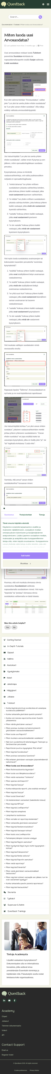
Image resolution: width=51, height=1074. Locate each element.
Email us (5, 1050)
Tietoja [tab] (42, 515)
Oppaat (10, 652)
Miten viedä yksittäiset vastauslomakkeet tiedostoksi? (22, 872)
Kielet (9, 678)
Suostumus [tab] (9, 515)
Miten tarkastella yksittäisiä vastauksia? (22, 823)
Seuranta (12, 892)
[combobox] (24, 17)
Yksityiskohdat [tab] (25, 515)
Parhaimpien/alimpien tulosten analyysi (21, 838)
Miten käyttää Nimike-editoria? (18, 856)
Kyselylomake (13, 671)
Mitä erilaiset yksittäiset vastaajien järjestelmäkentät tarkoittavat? (27, 761)
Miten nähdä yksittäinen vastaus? (19, 724)
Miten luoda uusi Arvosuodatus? (20, 766)
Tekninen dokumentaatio (11, 1026)
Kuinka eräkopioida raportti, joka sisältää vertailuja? (26, 789)
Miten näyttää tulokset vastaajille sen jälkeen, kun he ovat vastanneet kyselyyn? (27, 878)
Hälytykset (11, 690)
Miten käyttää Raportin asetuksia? (19, 860)
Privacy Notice (34, 1070)
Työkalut (11, 898)
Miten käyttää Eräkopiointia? (17, 852)
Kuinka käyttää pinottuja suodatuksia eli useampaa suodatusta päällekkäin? (26, 709)
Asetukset (11, 665)
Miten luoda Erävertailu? (15, 796)
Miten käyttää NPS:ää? (15, 804)
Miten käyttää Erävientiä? (16, 867)
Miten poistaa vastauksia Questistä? (20, 756)
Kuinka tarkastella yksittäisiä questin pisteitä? (24, 714)
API (3, 1035)
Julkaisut (5, 1021)
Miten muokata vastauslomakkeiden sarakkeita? (25, 738)
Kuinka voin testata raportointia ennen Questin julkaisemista (24, 719)
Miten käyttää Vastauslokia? (17, 887)
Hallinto (10, 659)
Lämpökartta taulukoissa (16, 815)
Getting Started (14, 640)
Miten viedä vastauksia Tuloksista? (20, 777)
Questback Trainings (17, 911)
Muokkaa (24, 563)
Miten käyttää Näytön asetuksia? (19, 842)
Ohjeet (4, 1016)
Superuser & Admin (16, 905)
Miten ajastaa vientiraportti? (17, 781)
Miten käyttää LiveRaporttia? (17, 808)
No (14, 627)
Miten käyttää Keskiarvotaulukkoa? (19, 827)
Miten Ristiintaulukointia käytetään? (20, 770)
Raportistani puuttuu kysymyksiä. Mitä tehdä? (24, 748)
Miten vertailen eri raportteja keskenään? (22, 819)
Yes (7, 627)
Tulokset (17, 25)
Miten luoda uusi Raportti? (16, 734)
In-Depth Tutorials (15, 646)
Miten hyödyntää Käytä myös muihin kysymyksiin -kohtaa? (25, 847)
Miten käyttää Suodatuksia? (17, 752)
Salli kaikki (25, 556)
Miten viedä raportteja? (15, 863)
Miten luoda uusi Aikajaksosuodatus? (20, 773)
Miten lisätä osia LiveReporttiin (18, 834)
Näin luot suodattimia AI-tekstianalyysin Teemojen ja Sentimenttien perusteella (26, 743)
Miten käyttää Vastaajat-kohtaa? (19, 831)
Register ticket (7, 1055)
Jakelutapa (12, 684)
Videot (4, 1030)
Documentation (7, 25)
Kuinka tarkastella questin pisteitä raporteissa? (24, 883)
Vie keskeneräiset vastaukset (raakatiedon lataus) (25, 800)
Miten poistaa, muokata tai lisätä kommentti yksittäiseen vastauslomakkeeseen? (23, 729)
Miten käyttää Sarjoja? (15, 785)
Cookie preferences (20, 1070)
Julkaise (10, 697)
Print (41, 46)
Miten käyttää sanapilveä (16, 811)
